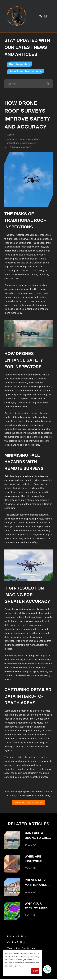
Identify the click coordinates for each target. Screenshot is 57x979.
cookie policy (14, 966)
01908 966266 (40, 15)
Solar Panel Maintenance (25, 71)
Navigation (51, 16)
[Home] (16, 16)
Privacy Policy (16, 936)
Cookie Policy (16, 942)
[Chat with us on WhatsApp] (47, 969)
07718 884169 (45, 15)
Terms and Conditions (21, 948)
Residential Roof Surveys (28, 803)
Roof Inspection (19, 64)
